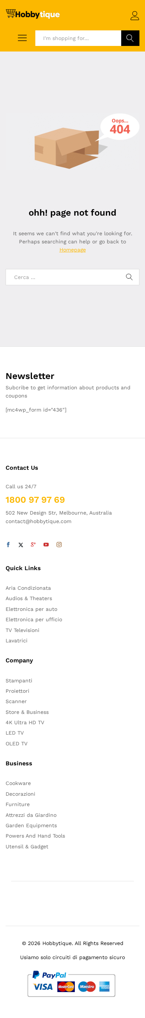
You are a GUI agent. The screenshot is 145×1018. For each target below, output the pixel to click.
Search (130, 38)
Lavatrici (17, 640)
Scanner (16, 701)
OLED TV (17, 743)
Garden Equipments (31, 825)
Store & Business (27, 712)
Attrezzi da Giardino (31, 815)
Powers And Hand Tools (35, 836)
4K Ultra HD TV (25, 722)
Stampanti (19, 680)
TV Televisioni (22, 630)
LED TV (15, 733)
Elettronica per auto (31, 609)
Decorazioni (20, 794)
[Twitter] (20, 545)
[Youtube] (46, 545)
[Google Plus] (33, 545)
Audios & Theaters (29, 598)
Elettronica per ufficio (34, 619)
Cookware (18, 783)
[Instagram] (59, 545)
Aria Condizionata (28, 588)
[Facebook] (8, 545)
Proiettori (17, 691)
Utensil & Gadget (27, 846)
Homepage (72, 250)
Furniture (18, 804)
